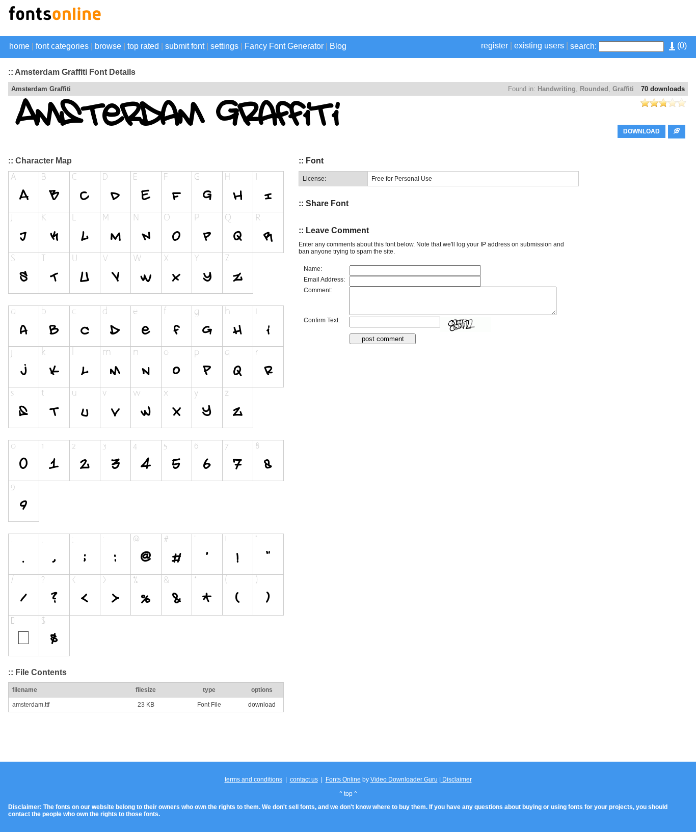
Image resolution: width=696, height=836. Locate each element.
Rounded (594, 89)
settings (224, 46)
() (681, 45)
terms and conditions (253, 779)
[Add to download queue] (676, 131)
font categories (62, 46)
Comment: (318, 290)
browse (108, 46)
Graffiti (623, 89)
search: (583, 46)
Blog (338, 46)
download (262, 704)
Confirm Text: (322, 320)
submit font (184, 46)
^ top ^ (348, 793)
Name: (313, 268)
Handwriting (557, 89)
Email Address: (324, 279)
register (494, 45)
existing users (539, 45)
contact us (304, 779)
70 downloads (663, 89)
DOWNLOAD (641, 131)
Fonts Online (343, 779)
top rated (143, 46)
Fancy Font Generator (284, 46)
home (19, 46)
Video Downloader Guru (404, 779)
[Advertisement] (568, 19)
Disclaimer (456, 779)
